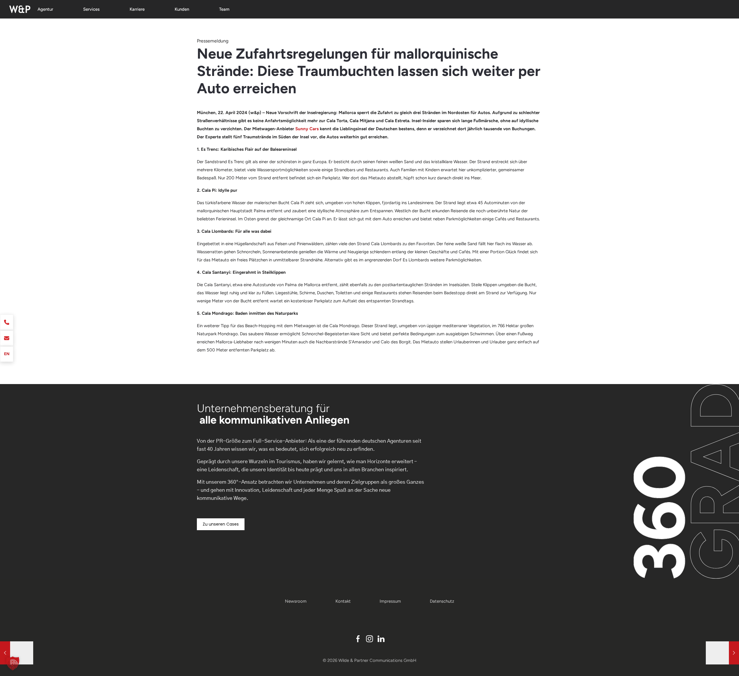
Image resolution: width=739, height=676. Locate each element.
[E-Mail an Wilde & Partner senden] (6, 338)
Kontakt (343, 601)
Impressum (390, 601)
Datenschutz (442, 601)
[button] (12, 663)
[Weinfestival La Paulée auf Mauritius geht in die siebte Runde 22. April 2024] (722, 652)
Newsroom (296, 601)
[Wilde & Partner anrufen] (6, 322)
